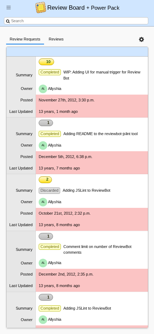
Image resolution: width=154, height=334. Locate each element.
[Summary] (71, 52)
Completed (49, 72)
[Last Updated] (123, 52)
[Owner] (88, 52)
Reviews (56, 39)
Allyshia (52, 88)
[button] (8, 10)
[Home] (39, 7)
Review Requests (25, 39)
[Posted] (103, 52)
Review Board (83, 7)
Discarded (49, 190)
